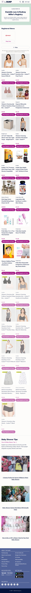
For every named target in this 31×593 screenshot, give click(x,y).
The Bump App (5, 552)
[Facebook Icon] (2, 584)
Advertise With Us (5, 561)
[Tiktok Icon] (5, 584)
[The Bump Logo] (8, 2)
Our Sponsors (18, 561)
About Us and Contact (6, 555)
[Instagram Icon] (8, 584)
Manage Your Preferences (20, 555)
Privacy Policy (5, 563)
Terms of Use (4, 566)
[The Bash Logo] (10, 572)
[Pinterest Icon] (11, 584)
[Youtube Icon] (14, 584)
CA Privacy (17, 557)
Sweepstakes (4, 559)
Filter (16, 47)
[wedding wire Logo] (8, 574)
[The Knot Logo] (4, 572)
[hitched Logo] (3, 574)
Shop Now (8, 41)
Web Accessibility (19, 559)
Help (2, 557)
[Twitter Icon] (17, 584)
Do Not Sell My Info (19, 552)
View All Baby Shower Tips (8, 442)
